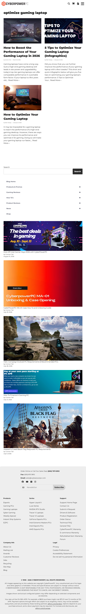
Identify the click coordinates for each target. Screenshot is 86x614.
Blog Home (11, 182)
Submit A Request (67, 509)
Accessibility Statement (62, 554)
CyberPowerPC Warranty (70, 529)
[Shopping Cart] (73, 4)
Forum (63, 539)
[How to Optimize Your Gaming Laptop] (22, 97)
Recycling (7, 564)
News (43, 208)
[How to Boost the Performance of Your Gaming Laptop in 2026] (22, 30)
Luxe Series (34, 506)
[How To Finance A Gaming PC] (43, 382)
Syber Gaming (9, 513)
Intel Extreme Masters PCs (40, 523)
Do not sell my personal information (68, 557)
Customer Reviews (11, 557)
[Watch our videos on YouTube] (27, 482)
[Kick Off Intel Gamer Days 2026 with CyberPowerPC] (43, 236)
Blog (5, 570)
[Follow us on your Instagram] (35, 482)
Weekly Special (9, 516)
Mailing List (8, 550)
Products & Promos (43, 187)
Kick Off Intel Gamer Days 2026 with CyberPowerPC (25, 252)
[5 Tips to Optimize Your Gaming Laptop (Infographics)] (64, 30)
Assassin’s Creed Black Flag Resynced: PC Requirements (27, 449)
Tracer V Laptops (36, 513)
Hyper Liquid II (35, 503)
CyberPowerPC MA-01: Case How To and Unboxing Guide (27, 308)
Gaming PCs (8, 506)
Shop (8, 214)
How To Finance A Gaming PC (16, 395)
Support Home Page (68, 503)
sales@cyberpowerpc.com (36, 478)
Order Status (65, 519)
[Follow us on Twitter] (31, 482)
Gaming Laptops (10, 509)
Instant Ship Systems (12, 519)
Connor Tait (8, 59)
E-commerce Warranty (69, 533)
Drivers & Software (67, 513)
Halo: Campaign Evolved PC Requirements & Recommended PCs (31, 362)
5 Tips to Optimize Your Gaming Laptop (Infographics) (63, 52)
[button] (69, 4)
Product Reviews (43, 203)
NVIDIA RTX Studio (37, 509)
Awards (6, 554)
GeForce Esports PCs (37, 519)
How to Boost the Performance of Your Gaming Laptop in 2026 (22, 52)
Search (7, 167)
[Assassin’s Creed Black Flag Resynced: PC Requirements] (43, 425)
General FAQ (65, 526)
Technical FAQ (66, 523)
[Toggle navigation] (82, 4)
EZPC (5, 523)
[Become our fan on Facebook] (23, 482)
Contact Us (64, 506)
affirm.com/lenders (55, 604)
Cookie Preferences (61, 550)
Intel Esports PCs (36, 526)
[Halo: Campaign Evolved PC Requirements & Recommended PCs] (43, 338)
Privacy (56, 547)
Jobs (5, 560)
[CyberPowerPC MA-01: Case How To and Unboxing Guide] (43, 283)
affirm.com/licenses (42, 608)
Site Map (7, 567)
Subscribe (59, 487)
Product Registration (68, 516)
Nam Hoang (49, 59)
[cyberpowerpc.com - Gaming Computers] (15, 3)
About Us (7, 547)
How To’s (43, 197)
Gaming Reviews (43, 192)
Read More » (13, 80)
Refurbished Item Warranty (71, 536)
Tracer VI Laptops (36, 516)
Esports (6, 503)
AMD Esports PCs (36, 529)
